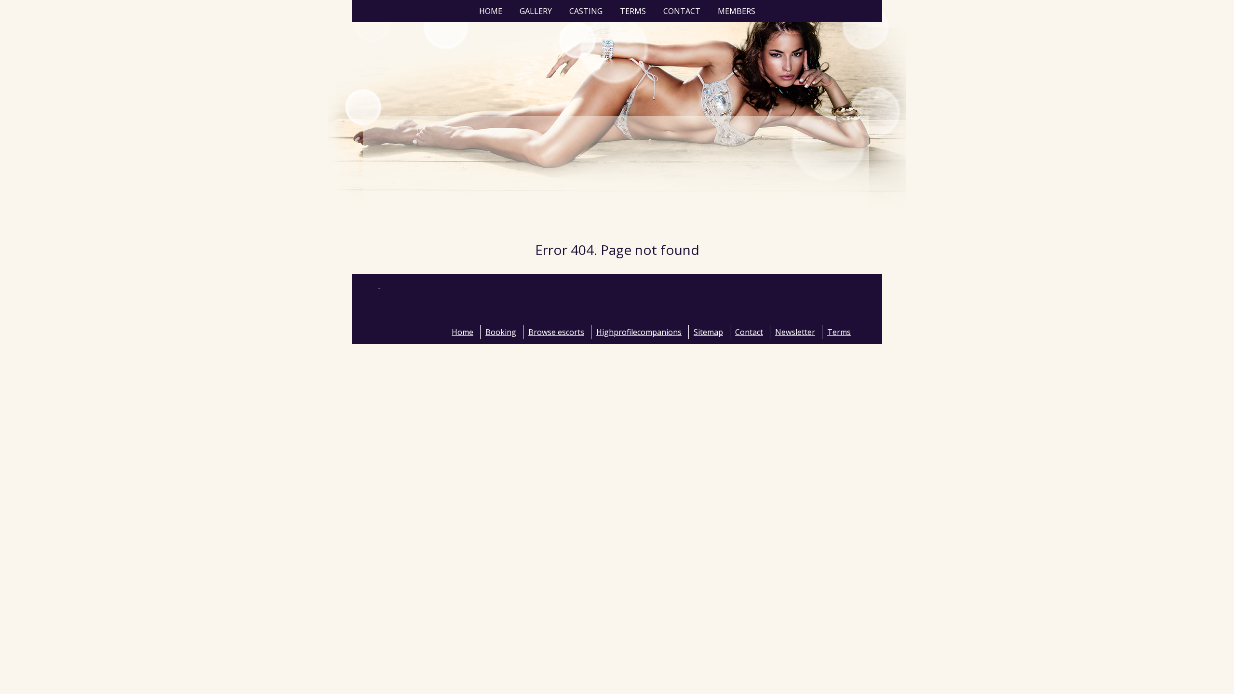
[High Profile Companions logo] (445, 312)
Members (736, 11)
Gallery (536, 11)
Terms (633, 11)
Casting (586, 11)
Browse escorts (556, 332)
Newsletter (795, 332)
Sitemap (708, 332)
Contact (681, 11)
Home (490, 11)
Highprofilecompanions (639, 332)
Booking (500, 332)
